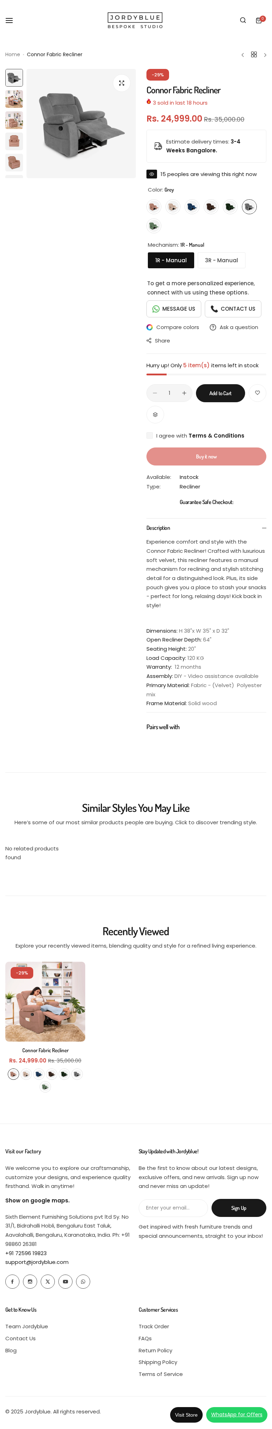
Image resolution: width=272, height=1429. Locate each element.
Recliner (190, 486)
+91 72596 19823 (26, 1253)
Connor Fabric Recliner (45, 1050)
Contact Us (20, 1338)
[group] (81, 123)
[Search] (243, 20)
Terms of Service (161, 1374)
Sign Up (239, 1208)
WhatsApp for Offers (236, 1414)
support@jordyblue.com (37, 1262)
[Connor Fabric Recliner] (45, 1002)
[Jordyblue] (135, 20)
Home (12, 54)
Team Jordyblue (26, 1326)
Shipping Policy (158, 1362)
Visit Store (186, 1415)
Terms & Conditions (216, 435)
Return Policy (155, 1350)
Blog (11, 1350)
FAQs (145, 1338)
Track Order (154, 1326)
